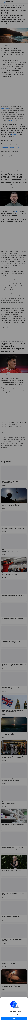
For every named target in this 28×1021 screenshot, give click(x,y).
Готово (14, 1018)
